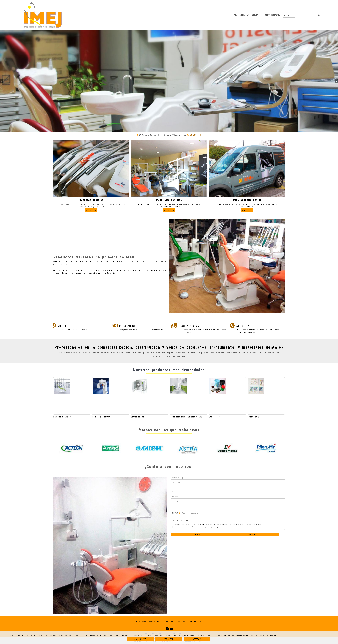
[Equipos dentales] (71, 396)
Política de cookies (268, 635)
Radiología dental (101, 417)
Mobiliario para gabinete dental (186, 417)
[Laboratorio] (227, 396)
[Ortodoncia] (266, 396)
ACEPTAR (197, 639)
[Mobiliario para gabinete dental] (188, 396)
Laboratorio (214, 417)
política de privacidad (197, 530)
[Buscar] (319, 15)
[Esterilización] (149, 396)
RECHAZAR (168, 639)
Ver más (90, 210)
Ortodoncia (253, 417)
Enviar (198, 541)
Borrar (252, 541)
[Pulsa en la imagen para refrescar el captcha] (175, 519)
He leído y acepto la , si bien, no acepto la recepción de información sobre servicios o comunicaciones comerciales (224, 533)
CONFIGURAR (140, 639)
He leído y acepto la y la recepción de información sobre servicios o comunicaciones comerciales (218, 530)
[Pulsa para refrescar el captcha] (179, 519)
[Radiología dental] (110, 396)
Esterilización (138, 417)
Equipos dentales (62, 417)
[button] (53, 452)
